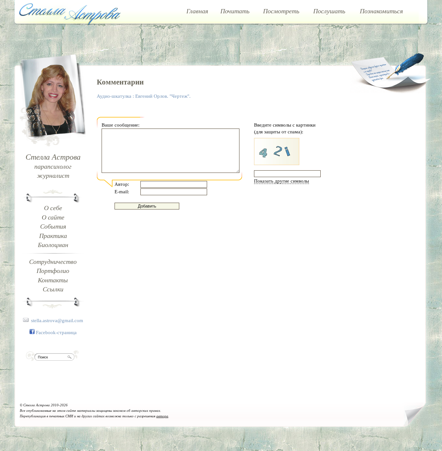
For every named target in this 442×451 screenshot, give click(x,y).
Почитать (234, 11)
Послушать (329, 11)
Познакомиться (381, 11)
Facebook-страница (56, 332)
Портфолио (53, 270)
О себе (53, 207)
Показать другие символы (281, 181)
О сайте (53, 217)
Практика (53, 235)
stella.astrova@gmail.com (57, 320)
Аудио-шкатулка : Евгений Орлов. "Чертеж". (144, 96)
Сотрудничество (53, 261)
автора (162, 416)
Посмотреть (281, 11)
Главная (197, 11)
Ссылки (53, 289)
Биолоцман (53, 244)
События (53, 226)
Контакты (53, 280)
